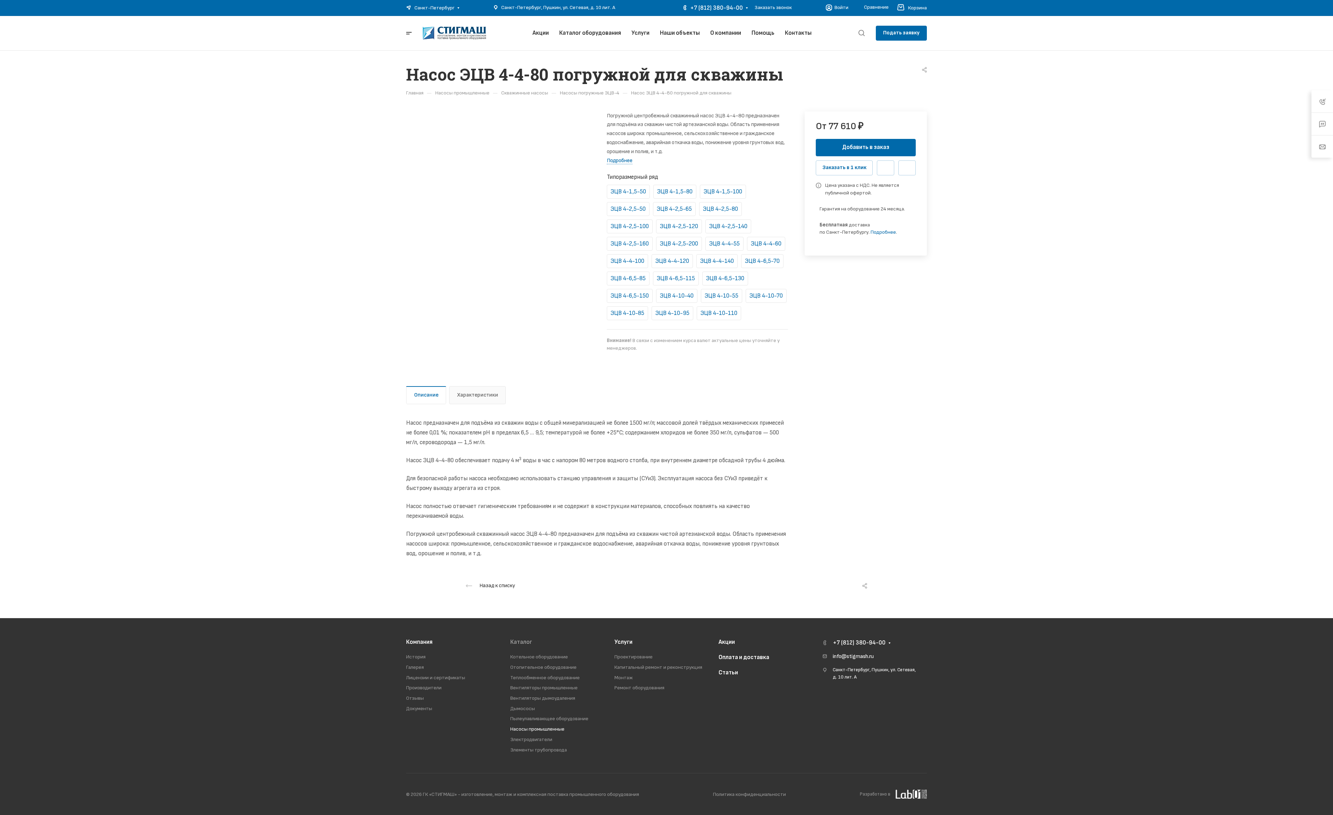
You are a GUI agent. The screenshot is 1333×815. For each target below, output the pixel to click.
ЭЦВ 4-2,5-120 (679, 226)
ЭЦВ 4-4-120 (672, 261)
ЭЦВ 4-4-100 (627, 261)
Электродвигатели (531, 739)
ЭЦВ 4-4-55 (724, 243)
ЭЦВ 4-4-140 (717, 261)
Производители (424, 688)
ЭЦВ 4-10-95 (672, 313)
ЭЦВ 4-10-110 (719, 313)
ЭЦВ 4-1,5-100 (723, 191)
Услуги (623, 642)
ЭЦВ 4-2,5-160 (630, 243)
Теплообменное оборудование (545, 678)
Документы (419, 709)
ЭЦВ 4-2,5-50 (628, 209)
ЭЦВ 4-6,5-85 (628, 278)
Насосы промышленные (537, 729)
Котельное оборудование (539, 657)
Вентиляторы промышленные (544, 688)
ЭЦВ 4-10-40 (677, 295)
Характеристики (477, 395)
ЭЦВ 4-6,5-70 (762, 261)
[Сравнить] (907, 168)
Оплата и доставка (744, 657)
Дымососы (522, 709)
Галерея (415, 667)
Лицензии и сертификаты (435, 678)
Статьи (728, 672)
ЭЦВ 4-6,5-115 (676, 278)
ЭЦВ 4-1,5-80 (675, 191)
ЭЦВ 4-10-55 (721, 295)
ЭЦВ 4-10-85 (627, 313)
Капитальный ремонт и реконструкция (658, 667)
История (416, 657)
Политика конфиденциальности (749, 794)
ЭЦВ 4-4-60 (766, 243)
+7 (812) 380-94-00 (716, 8)
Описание (426, 395)
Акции (727, 642)
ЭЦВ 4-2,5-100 (630, 226)
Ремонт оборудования (639, 688)
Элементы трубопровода (538, 750)
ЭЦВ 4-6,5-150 (630, 295)
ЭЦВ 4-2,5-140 (728, 226)
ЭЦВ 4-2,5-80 (720, 209)
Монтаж (623, 678)
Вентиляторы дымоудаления (542, 698)
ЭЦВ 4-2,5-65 (674, 209)
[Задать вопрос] (885, 168)
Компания (419, 642)
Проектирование (633, 657)
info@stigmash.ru (853, 656)
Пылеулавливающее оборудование (549, 719)
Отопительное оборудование (543, 667)
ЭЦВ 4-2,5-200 (679, 243)
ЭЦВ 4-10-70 (766, 295)
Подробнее (883, 232)
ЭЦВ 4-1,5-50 (628, 191)
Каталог (521, 642)
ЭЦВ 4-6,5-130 (725, 278)
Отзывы (415, 698)
